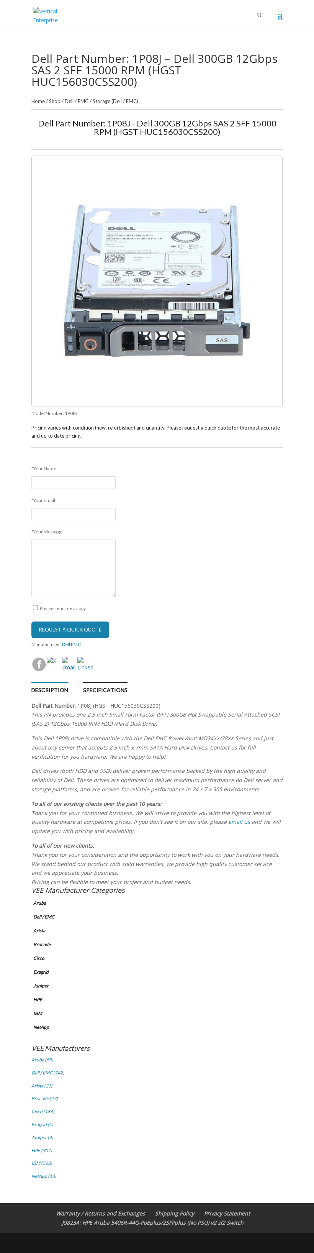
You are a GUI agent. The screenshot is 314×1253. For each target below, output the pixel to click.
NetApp (41, 1027)
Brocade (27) (44, 1098)
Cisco (38, 958)
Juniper (41, 986)
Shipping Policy (174, 1213)
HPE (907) (41, 1150)
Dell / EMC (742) (47, 1073)
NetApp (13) (43, 1176)
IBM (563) (41, 1163)
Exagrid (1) (42, 1124)
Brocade (42, 944)
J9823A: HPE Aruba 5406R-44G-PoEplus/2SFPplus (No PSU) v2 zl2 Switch (153, 1222)
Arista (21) (41, 1086)
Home (38, 101)
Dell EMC (71, 644)
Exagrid (41, 972)
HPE (37, 999)
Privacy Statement (227, 1213)
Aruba (39, 903)
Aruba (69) (42, 1060)
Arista (39, 930)
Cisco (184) (42, 1111)
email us (239, 821)
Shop (55, 101)
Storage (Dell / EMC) (115, 101)
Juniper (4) (42, 1137)
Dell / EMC (76, 101)
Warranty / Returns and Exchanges (100, 1213)
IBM (37, 1013)
